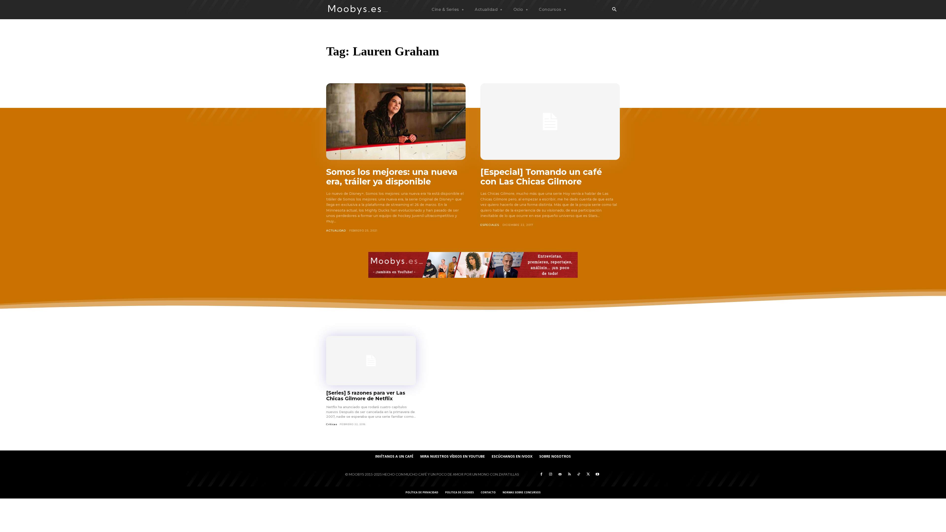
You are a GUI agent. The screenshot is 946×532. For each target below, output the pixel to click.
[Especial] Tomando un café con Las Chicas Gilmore (541, 177)
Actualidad (336, 230)
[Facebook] (541, 474)
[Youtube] (597, 474)
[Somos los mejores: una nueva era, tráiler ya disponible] (396, 121)
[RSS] (569, 474)
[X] (588, 474)
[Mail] (560, 474)
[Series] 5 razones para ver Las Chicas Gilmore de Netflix (365, 395)
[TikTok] (578, 474)
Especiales (489, 225)
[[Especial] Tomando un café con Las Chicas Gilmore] (550, 121)
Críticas (331, 424)
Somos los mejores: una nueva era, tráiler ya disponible (391, 177)
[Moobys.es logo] (358, 9)
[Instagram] (550, 474)
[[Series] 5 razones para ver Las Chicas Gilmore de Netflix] (371, 360)
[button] (614, 10)
